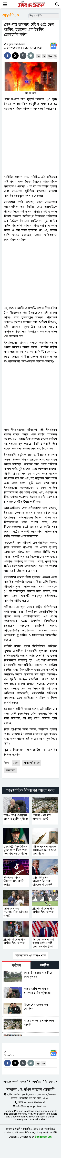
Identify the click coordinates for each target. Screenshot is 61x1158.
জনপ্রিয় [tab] (44, 965)
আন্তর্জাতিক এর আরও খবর (30, 955)
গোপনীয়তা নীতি (40, 1081)
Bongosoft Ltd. (43, 1136)
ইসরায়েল (10, 770)
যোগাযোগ (53, 1081)
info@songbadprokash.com (32, 1106)
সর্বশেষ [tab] (16, 965)
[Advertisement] (30, 143)
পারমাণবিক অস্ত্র (31, 763)
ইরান (15, 763)
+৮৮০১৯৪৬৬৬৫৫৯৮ (35, 1102)
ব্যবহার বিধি (25, 1081)
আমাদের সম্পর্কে (11, 1081)
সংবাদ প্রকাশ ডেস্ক (16, 44)
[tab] (16, 965)
